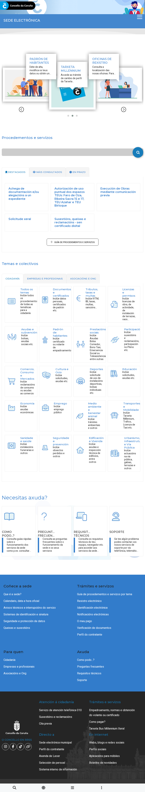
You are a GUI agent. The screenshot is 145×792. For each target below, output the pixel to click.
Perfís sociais (97, 749)
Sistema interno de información (58, 769)
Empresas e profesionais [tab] (45, 278)
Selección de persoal (52, 763)
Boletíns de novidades (103, 763)
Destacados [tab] (16, 172)
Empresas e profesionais (19, 667)
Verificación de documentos (94, 628)
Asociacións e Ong (15, 673)
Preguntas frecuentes (90, 667)
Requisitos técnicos (89, 673)
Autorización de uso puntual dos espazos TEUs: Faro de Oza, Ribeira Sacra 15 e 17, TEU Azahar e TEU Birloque (69, 197)
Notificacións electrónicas (93, 614)
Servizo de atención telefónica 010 (60, 710)
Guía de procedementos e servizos (74, 242)
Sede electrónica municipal (55, 742)
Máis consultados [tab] (49, 172)
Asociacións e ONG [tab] (83, 278)
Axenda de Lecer (49, 756)
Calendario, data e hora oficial (21, 601)
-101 (133, 744)
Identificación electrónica (92, 608)
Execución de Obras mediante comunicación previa (118, 192)
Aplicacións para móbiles (104, 756)
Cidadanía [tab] (12, 278)
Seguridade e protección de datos (24, 621)
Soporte (82, 680)
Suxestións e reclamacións (55, 717)
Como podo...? (85, 660)
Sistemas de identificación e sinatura (26, 614)
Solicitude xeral (19, 219)
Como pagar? (97, 722)
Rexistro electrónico (89, 601)
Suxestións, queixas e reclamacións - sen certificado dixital (70, 222)
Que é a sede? (12, 594)
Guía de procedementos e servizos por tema (104, 594)
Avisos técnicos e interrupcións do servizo (30, 608)
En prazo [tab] (79, 172)
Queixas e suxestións (17, 628)
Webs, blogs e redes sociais (106, 742)
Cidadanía (9, 660)
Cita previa (45, 724)
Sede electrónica (22, 20)
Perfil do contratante (89, 635)
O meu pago (84, 621)
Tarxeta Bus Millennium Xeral (106, 729)
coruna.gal (11, 5)
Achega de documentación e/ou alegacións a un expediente (23, 194)
